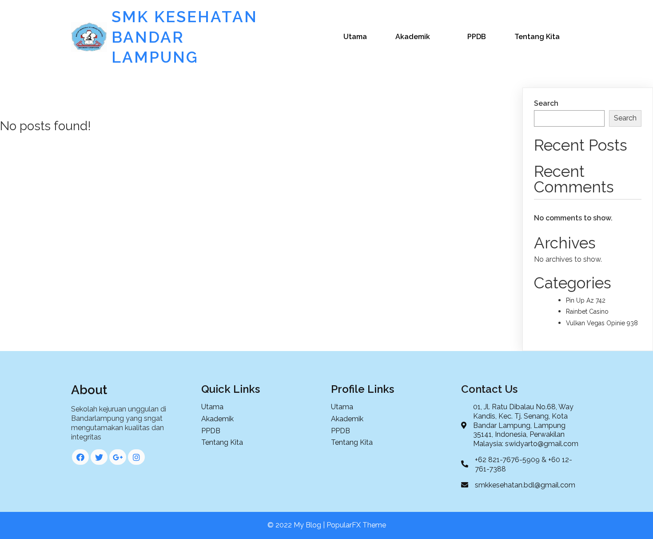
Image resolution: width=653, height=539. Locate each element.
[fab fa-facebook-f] (80, 457)
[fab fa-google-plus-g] (117, 457)
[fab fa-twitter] (99, 457)
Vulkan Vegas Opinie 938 (602, 323)
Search (546, 103)
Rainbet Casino (587, 311)
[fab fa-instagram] (136, 457)
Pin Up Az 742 (585, 300)
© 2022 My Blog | (296, 525)
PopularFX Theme (356, 525)
